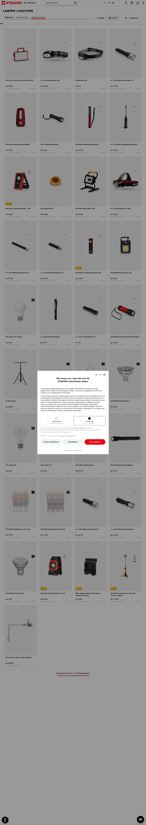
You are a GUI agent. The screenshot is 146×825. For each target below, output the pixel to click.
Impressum (78, 450)
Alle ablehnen (73, 442)
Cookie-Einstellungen (79, 428)
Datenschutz (68, 450)
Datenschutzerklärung (67, 436)
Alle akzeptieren (95, 442)
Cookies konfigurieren (51, 442)
